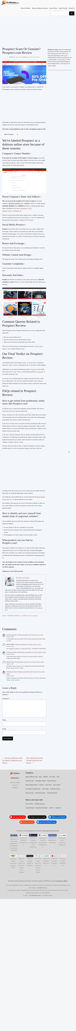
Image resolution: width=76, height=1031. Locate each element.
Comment (6, 698)
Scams (14, 371)
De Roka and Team (11, 635)
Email (4, 729)
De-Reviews (15, 778)
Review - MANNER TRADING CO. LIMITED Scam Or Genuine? (20, 615)
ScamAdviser (65, 57)
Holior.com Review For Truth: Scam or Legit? (31, 635)
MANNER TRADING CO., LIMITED (19, 203)
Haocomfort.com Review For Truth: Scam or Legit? (32, 652)
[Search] (71, 13)
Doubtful (37, 57)
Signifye (10, 211)
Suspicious (33, 369)
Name (4, 720)
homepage (40, 371)
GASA (65, 55)
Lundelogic (16, 211)
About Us (50, 65)
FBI (8, 499)
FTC (11, 499)
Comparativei (24, 208)
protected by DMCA (62, 881)
